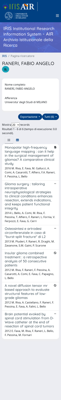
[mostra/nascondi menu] (57, 15)
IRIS (4, 56)
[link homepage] (20, 6)
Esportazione (29, 117)
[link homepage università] (16, 15)
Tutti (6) (49, 117)
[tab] (9, 140)
